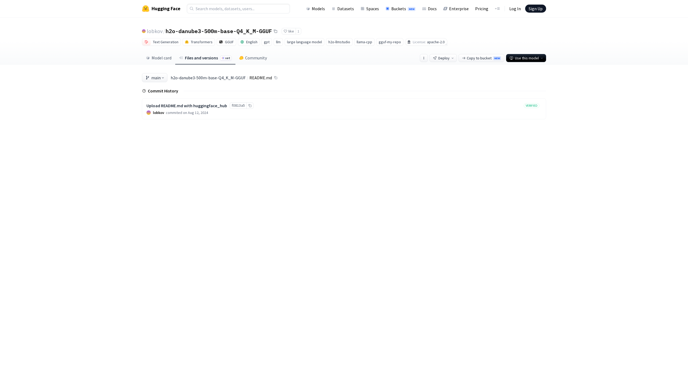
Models (318, 8)
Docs (432, 8)
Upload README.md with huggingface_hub (186, 105)
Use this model (527, 58)
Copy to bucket (483, 58)
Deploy (444, 58)
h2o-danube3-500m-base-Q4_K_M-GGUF (219, 31)
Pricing (481, 8)
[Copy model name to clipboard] (275, 31)
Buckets (402, 8)
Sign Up (536, 8)
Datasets (345, 8)
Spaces (372, 8)
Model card (161, 57)
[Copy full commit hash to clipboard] (249, 106)
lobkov (155, 31)
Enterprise (459, 8)
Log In (515, 8)
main (156, 77)
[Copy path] (275, 77)
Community (256, 57)
